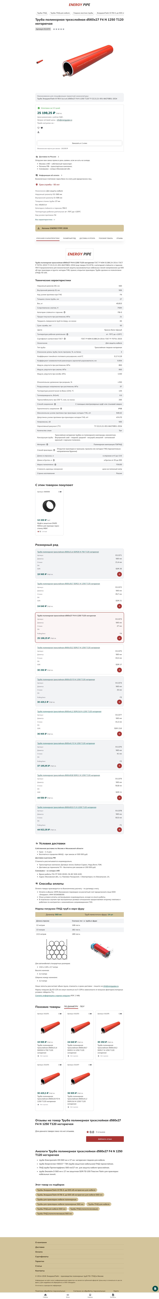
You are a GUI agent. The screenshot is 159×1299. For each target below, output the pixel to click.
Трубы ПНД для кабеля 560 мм (51, 1209)
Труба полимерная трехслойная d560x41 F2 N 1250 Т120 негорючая (66, 743)
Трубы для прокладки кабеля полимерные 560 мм (60, 1204)
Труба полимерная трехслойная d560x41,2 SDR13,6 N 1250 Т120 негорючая (69, 711)
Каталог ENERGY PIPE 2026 (55, 228)
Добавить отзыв (105, 1139)
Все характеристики (43, 220)
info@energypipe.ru (64, 120)
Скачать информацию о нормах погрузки (52, 995)
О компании (41, 1242)
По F (82, 1006)
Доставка (39, 1247)
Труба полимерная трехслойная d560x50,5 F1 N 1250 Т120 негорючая (66, 807)
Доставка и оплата (87, 238)
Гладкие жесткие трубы (83, 13)
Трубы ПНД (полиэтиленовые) (84, 1209)
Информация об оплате (49, 175)
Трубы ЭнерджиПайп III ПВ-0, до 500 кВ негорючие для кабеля (66, 1190)
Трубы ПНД (42, 13)
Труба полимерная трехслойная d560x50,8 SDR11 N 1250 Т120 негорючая (68, 775)
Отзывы (120, 238)
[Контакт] (155, 1288)
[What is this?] (64, 312)
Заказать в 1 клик (79, 143)
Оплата (38, 1252)
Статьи (38, 1266)
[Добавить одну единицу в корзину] (119, 574)
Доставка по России (47, 157)
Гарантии (39, 1261)
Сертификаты (41, 1256)
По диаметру (71, 1006)
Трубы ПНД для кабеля (60, 13)
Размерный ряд (69, 238)
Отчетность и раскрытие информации (48, 1285)
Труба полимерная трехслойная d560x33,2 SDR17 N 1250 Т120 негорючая (68, 648)
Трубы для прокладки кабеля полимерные (56, 1199)
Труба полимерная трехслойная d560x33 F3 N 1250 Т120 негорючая (66, 679)
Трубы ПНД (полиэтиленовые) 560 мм (54, 1213)
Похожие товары (106, 238)
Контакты (40, 1271)
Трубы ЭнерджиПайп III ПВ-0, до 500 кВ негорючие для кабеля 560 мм (69, 1195)
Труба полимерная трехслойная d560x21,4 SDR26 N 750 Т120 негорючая (68, 552)
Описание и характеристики (47, 238)
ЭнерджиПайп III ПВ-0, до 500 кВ (111, 13)
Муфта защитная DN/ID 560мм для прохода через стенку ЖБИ (48, 525)
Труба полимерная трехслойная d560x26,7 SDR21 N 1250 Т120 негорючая (68, 584)
